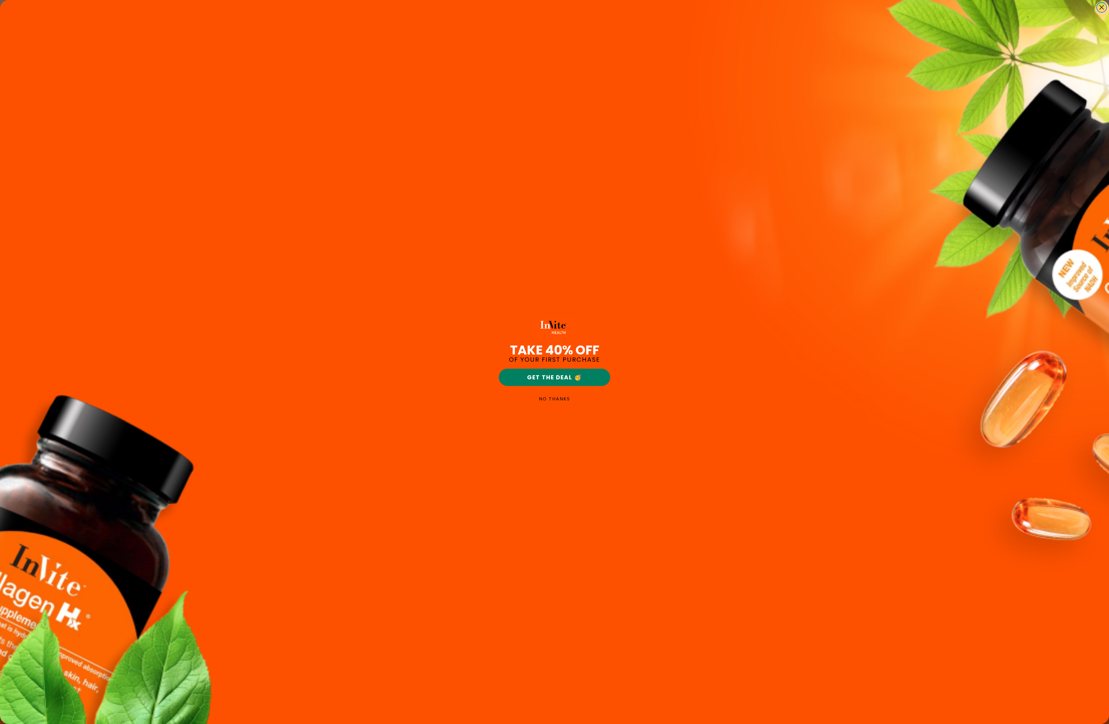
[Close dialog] (1102, 7)
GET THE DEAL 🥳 (554, 377)
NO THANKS (554, 399)
